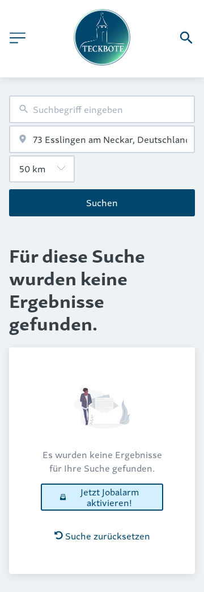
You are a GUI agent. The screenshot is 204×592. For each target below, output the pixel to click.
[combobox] (102, 109)
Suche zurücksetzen (107, 535)
